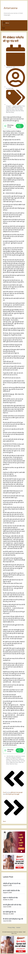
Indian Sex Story (10, 110)
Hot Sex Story (18, 109)
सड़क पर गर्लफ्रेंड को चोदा (10, 898)
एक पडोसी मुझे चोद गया (9, 912)
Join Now (20, 126)
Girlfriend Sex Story (17, 107)
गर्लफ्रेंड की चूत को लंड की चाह (11, 883)
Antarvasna (10, 8)
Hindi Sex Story (10, 109)
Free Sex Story (14, 759)
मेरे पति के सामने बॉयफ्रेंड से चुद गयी (13, 919)
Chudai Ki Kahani (17, 106)
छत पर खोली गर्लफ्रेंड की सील (11, 891)
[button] (3, 28)
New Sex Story (20, 110)
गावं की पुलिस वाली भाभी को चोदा (12, 905)
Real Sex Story (10, 112)
